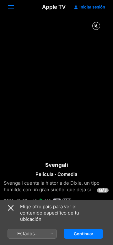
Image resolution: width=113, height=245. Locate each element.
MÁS (103, 190)
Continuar (83, 233)
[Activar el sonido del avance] (96, 26)
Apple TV (54, 7)
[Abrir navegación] (15, 7)
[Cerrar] (10, 208)
